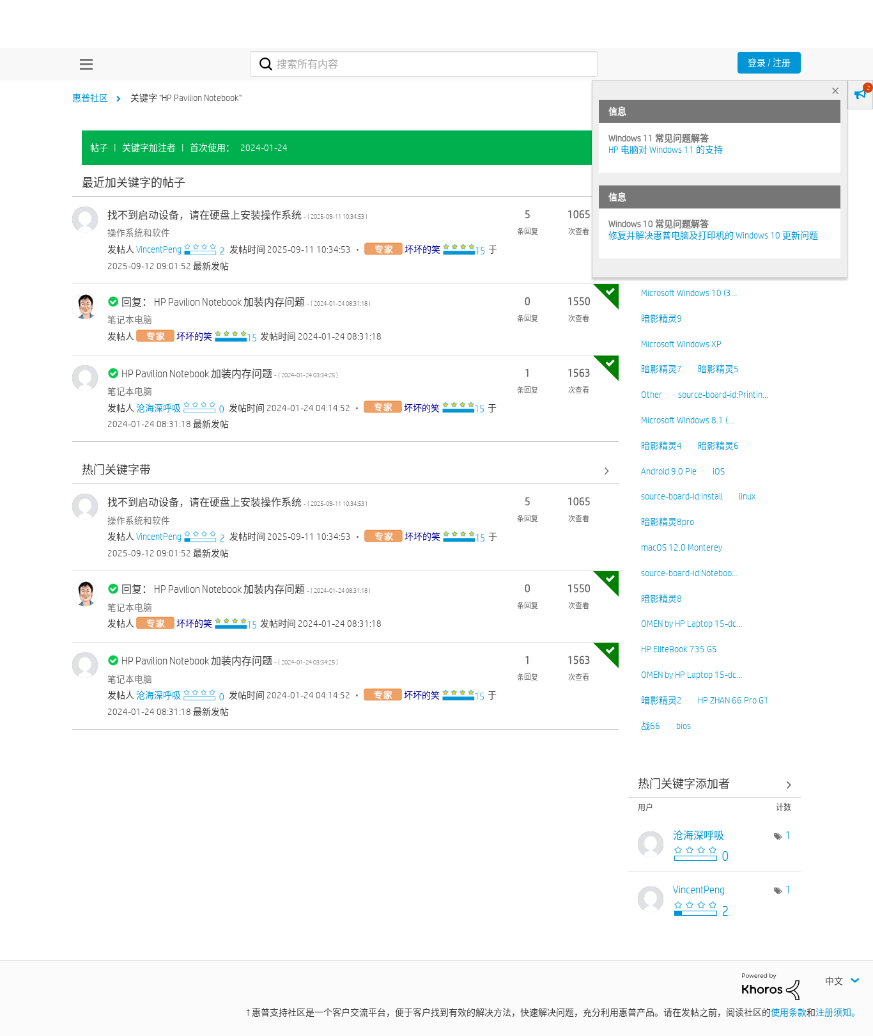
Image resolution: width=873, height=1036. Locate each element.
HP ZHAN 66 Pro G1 (733, 700)
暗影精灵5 (718, 369)
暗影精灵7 (661, 369)
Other (651, 394)
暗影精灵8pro (667, 522)
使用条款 (789, 1012)
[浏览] (83, 64)
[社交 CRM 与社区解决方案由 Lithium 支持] (771, 986)
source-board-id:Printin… (723, 394)
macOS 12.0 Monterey (681, 547)
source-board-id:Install (682, 496)
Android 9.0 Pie (669, 471)
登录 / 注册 (769, 62)
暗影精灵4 (661, 445)
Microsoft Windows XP (681, 344)
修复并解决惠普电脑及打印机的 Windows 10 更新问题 (713, 235)
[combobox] (424, 64)
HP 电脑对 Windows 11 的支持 (665, 149)
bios (683, 726)
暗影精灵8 (661, 598)
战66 (650, 726)
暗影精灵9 (661, 318)
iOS (719, 471)
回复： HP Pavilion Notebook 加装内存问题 (246, 302)
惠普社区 (90, 98)
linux (747, 496)
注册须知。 (837, 1012)
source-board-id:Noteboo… (689, 573)
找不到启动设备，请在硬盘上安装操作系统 (237, 215)
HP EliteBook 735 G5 (679, 649)
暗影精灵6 (718, 445)
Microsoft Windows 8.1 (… (687, 420)
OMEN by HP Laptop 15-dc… (691, 623)
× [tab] (835, 90)
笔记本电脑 (129, 320)
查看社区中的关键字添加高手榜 (714, 784)
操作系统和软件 (138, 233)
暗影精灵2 (661, 700)
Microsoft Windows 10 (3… (689, 293)
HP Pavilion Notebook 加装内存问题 (229, 374)
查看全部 (345, 183)
